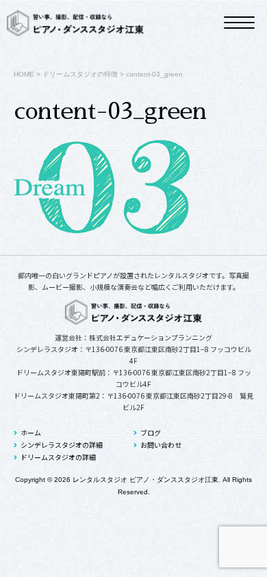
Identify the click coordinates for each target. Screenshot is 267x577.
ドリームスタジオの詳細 (58, 457)
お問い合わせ (160, 445)
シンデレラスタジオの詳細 (62, 445)
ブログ (150, 432)
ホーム (31, 432)
